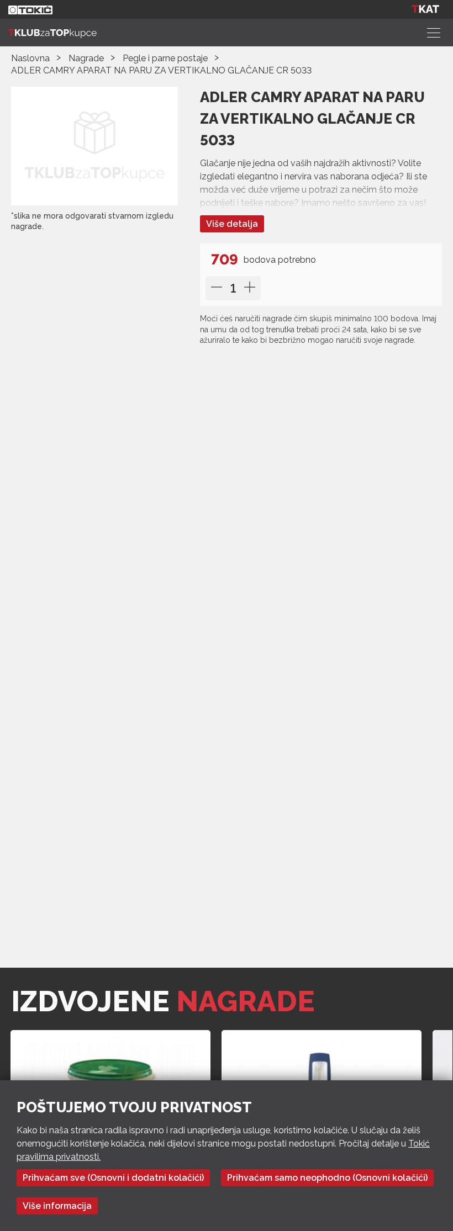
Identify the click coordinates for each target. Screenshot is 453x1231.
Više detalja (232, 224)
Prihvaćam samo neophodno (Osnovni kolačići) (327, 1177)
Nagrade (86, 58)
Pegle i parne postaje (165, 58)
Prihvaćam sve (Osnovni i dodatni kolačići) (113, 1177)
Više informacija (57, 1206)
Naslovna (30, 58)
